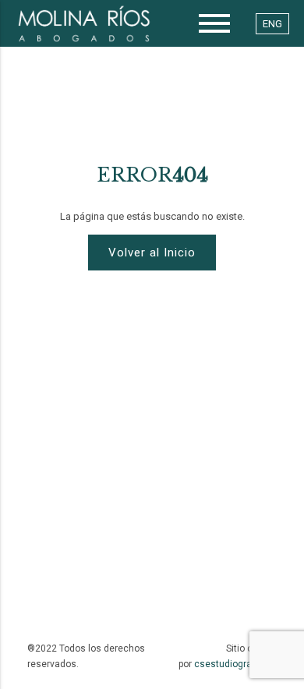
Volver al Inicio (152, 253)
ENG (272, 24)
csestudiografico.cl (235, 664)
